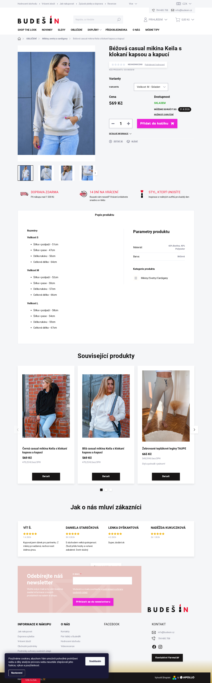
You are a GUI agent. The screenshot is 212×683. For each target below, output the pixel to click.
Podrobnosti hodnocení (155, 65)
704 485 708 (164, 638)
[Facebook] (154, 646)
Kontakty (65, 631)
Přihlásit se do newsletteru (93, 602)
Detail (46, 476)
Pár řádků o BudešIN (71, 636)
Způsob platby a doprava (91, 3)
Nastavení (16, 672)
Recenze (112, 3)
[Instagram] (160, 646)
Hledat (119, 19)
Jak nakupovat (67, 3)
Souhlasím (95, 661)
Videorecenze (67, 646)
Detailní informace (118, 134)
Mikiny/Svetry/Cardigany (154, 278)
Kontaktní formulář (167, 657)
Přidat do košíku (154, 123)
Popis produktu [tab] (104, 214)
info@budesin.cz (166, 632)
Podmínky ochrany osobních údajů (34, 651)
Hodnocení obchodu (27, 3)
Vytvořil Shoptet (162, 677)
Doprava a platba (26, 636)
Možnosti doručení (164, 114)
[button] (101, 490)
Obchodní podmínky (27, 646)
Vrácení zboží (48, 3)
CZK (185, 3)
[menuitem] (28, 30)
